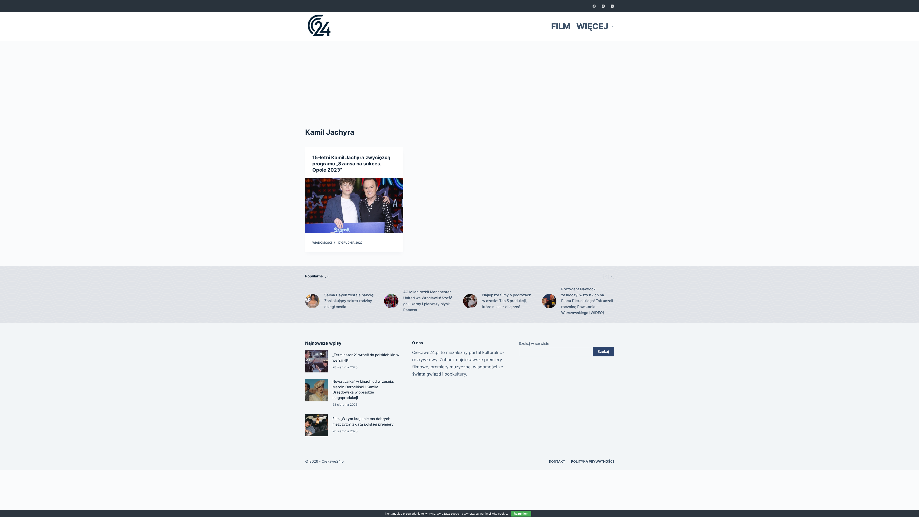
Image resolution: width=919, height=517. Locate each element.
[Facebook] (594, 6)
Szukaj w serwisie (534, 343)
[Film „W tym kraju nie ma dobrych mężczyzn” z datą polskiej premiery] (316, 425)
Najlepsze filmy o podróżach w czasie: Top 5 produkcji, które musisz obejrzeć (506, 301)
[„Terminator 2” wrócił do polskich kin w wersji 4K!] (316, 361)
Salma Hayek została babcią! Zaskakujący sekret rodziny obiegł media (349, 301)
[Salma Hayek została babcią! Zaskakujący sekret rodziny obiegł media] (312, 301)
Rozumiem (521, 513)
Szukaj (603, 351)
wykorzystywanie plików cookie (485, 513)
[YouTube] (612, 6)
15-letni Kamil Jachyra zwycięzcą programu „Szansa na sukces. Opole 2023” (351, 164)
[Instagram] (603, 6)
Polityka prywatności (592, 461)
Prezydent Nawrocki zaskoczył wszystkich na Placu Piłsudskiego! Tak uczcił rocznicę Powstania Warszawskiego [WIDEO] (587, 301)
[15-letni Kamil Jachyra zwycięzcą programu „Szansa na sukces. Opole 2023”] (354, 205)
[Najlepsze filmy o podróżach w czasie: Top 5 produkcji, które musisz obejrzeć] (470, 301)
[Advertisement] (459, 76)
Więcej (592, 26)
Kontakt (557, 461)
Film (560, 26)
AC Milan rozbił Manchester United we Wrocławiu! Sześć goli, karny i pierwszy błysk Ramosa (427, 301)
